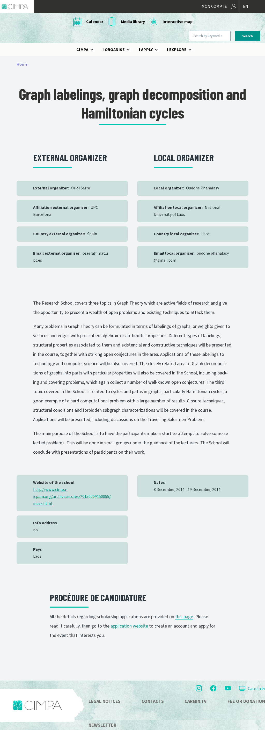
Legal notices (105, 701)
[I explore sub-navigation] (193, 49)
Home (22, 64)
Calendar (94, 22)
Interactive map (178, 22)
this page (184, 617)
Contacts (153, 701)
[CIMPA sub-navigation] (95, 49)
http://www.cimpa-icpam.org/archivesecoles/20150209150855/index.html (72, 496)
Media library (133, 22)
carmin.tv (196, 701)
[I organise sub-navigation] (131, 49)
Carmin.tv (256, 688)
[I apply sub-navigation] (159, 49)
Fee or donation (246, 701)
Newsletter (102, 725)
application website (129, 626)
